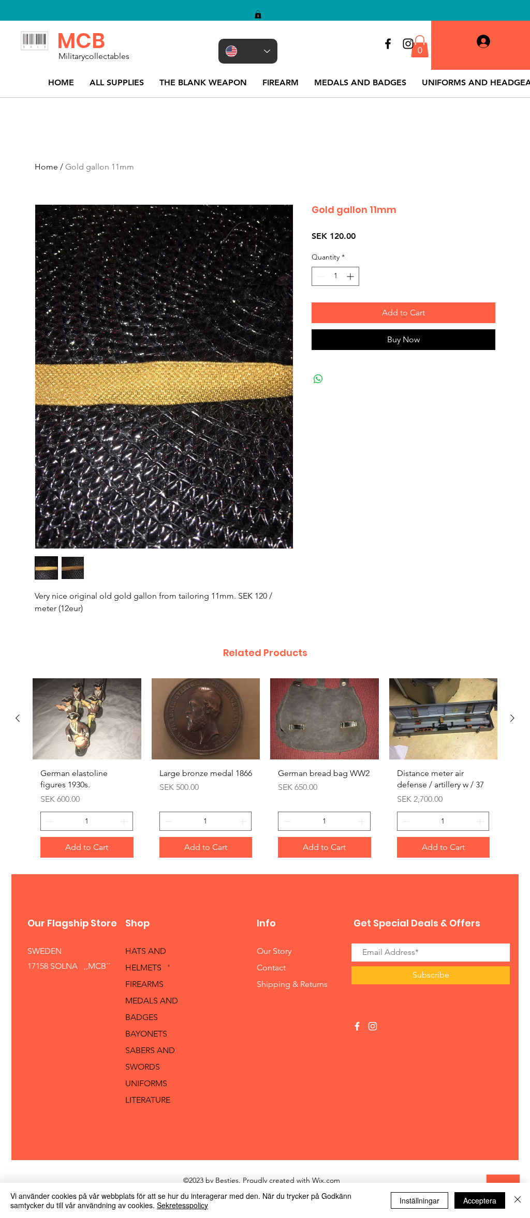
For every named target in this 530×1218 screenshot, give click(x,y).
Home (46, 167)
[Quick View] (87, 718)
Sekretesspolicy (182, 1205)
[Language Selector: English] (247, 51)
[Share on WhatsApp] (318, 379)
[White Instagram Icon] (372, 1026)
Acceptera (479, 1200)
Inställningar (419, 1200)
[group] (265, 772)
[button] (258, 14)
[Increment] (351, 276)
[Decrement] (319, 276)
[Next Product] (512, 718)
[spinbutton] (335, 276)
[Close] (517, 1200)
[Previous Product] (17, 718)
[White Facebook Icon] (357, 1026)
